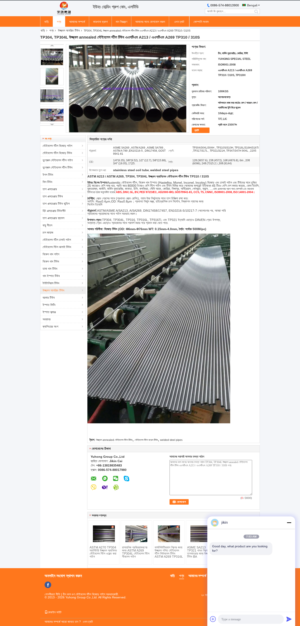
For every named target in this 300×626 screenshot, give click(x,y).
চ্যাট (197, 130)
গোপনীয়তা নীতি (52, 594)
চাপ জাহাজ (48, 232)
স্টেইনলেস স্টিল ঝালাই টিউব (57, 247)
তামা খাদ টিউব (50, 268)
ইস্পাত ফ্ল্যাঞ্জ (49, 312)
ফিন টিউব (47, 182)
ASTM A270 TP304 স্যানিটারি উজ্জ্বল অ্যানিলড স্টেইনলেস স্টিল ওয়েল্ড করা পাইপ (103, 552)
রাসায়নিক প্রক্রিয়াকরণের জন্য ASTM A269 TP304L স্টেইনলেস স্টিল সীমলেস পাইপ (135, 552)
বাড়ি (46, 21)
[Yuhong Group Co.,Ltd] (64, 8)
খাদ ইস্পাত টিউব (51, 276)
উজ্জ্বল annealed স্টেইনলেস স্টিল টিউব (114, 440)
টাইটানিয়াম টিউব (51, 283)
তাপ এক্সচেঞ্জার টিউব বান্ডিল (56, 203)
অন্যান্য (47, 319)
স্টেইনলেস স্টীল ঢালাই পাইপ (57, 239)
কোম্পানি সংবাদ (201, 21)
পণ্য (59, 21)
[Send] (289, 619)
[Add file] (213, 619)
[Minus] (289, 522)
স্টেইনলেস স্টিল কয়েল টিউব (146, 440)
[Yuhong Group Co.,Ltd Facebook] (48, 584)
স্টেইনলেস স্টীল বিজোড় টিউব (57, 153)
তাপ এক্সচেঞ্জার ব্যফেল (53, 218)
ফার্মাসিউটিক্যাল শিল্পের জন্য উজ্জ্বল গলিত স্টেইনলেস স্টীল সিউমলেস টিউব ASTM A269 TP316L (169, 552)
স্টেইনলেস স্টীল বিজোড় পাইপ (57, 145)
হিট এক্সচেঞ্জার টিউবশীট (54, 211)
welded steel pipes (171, 440)
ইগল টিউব (48, 174)
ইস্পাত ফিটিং (49, 305)
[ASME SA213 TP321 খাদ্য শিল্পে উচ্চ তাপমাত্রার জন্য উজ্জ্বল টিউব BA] (201, 534)
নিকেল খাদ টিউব (51, 261)
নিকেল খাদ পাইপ (51, 254)
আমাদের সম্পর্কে (77, 21)
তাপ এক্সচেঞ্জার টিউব (53, 196)
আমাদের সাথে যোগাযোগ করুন (150, 21)
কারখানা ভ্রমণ (100, 21)
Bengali (252, 5)
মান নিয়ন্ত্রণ (121, 21)
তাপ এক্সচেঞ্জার (50, 189)
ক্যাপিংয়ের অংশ (50, 326)
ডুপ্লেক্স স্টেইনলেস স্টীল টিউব (57, 167)
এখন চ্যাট (179, 21)
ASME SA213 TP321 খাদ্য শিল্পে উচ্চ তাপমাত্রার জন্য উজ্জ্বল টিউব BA (199, 552)
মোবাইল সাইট (54, 612)
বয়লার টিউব (49, 297)
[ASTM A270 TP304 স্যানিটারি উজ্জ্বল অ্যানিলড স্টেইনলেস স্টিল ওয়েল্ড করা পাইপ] (104, 534)
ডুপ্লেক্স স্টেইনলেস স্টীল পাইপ (58, 160)
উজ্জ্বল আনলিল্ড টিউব (69, 30)
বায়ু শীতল (47, 225)
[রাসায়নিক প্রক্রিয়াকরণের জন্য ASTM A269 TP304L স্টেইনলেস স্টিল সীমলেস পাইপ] (136, 534)
